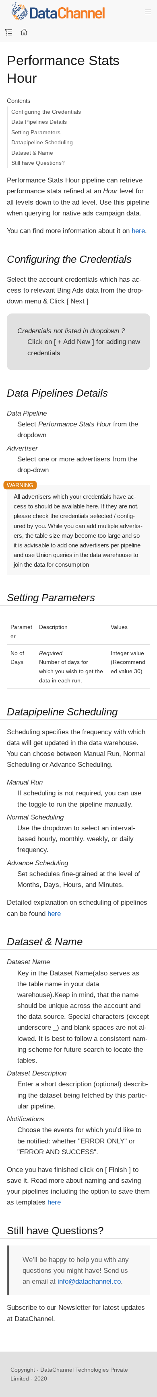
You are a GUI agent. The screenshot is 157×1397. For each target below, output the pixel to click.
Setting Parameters (35, 132)
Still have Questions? (38, 163)
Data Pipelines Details (39, 122)
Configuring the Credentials (46, 112)
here (138, 231)
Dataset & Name (32, 153)
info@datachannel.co (89, 1281)
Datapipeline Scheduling (42, 142)
